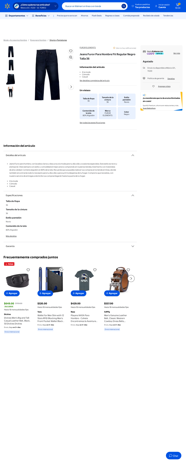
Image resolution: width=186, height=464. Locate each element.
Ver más (176, 53)
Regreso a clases (112, 15)
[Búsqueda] (123, 6)
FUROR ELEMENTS (88, 47)
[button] (141, 6)
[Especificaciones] (133, 195)
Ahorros (84, 15)
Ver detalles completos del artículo (95, 80)
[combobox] (95, 6)
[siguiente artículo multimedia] (71, 86)
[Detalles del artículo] (133, 155)
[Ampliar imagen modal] (70, 57)
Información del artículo (19, 145)
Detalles (171, 78)
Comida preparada (131, 15)
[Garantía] (133, 246)
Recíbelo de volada (151, 15)
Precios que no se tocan (67, 15)
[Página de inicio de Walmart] (7, 6)
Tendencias (168, 15)
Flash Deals (97, 15)
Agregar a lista (164, 86)
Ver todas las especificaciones (92, 122)
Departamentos (17, 15)
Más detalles (11, 236)
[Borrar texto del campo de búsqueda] (117, 6)
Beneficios (40, 15)
